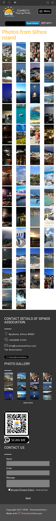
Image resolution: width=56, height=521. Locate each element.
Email (9, 468)
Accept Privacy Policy (22, 490)
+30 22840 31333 (48, 3)
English (48, 23)
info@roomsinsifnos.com (22, 346)
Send (28, 498)
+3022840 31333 (17, 340)
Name (9, 459)
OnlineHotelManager (32, 513)
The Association (13, 350)
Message (11, 478)
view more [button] (28, 403)
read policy (41, 490)
